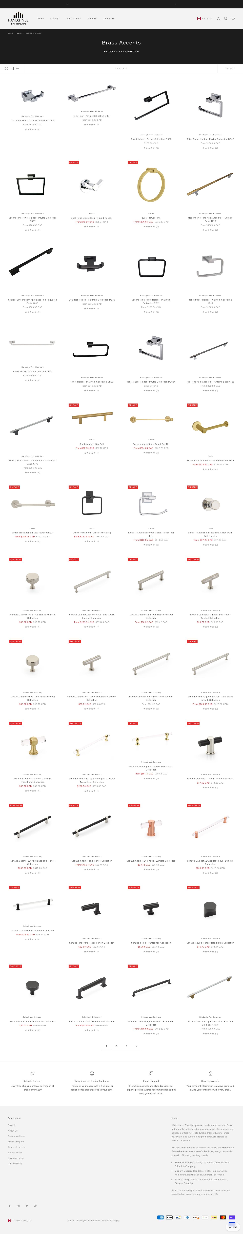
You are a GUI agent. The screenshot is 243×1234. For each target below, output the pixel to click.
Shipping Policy (16, 1158)
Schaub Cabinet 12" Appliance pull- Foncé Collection (32, 862)
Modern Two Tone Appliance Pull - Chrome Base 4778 (210, 219)
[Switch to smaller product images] (12, 68)
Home (41, 19)
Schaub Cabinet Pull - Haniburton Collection (92, 1021)
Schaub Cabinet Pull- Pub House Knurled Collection (151, 616)
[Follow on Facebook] (9, 1206)
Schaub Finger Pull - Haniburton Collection (91, 943)
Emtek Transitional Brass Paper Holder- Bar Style (151, 534)
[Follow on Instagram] (18, 1206)
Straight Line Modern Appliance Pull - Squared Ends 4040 (32, 301)
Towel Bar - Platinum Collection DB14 (32, 371)
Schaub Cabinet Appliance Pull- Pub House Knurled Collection (92, 616)
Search (11, 1125)
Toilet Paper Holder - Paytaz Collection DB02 (210, 139)
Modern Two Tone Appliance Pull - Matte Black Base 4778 (32, 462)
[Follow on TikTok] (35, 1206)
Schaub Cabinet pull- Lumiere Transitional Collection (151, 768)
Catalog (54, 19)
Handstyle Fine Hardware (32, 116)
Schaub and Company (32, 610)
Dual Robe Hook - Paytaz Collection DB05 (33, 121)
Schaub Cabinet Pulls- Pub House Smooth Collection (151, 698)
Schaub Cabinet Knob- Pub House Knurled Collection (32, 616)
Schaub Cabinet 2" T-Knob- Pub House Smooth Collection (91, 698)
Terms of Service (16, 1147)
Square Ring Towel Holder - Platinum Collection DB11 (151, 301)
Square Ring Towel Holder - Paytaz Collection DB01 (33, 219)
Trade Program (16, 1141)
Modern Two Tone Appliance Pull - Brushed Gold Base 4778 (210, 1023)
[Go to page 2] (136, 1046)
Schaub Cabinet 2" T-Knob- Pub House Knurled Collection (210, 616)
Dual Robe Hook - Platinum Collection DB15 (92, 300)
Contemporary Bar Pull (92, 444)
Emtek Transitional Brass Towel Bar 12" (32, 533)
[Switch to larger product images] (6, 68)
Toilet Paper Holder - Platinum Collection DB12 (210, 301)
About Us (92, 19)
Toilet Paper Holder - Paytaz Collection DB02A (151, 382)
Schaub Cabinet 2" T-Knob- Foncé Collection (210, 779)
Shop (19, 33)
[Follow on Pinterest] (26, 1206)
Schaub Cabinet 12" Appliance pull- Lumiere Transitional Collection (92, 780)
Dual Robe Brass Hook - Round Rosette (92, 218)
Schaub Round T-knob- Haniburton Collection (210, 943)
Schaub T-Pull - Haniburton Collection (151, 943)
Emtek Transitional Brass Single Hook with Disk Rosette (210, 534)
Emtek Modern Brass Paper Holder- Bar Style (210, 460)
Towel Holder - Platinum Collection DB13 (91, 382)
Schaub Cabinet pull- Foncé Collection (92, 861)
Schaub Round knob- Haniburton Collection (32, 1021)
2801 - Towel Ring (151, 218)
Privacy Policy (15, 1163)
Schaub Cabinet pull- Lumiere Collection (32, 930)
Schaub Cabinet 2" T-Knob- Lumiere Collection (151, 861)
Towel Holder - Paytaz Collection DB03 (151, 139)
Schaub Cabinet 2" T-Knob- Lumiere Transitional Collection (32, 780)
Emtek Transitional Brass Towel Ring (92, 533)
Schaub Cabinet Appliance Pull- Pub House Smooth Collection (210, 698)
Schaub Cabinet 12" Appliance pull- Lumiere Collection (210, 862)
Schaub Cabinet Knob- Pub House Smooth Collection (32, 698)
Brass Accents (33, 33)
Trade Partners (73, 19)
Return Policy (15, 1152)
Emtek (92, 213)
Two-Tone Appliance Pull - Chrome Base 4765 (210, 382)
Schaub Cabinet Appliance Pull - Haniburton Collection (151, 1023)
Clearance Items (16, 1136)
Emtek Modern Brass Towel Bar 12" (151, 444)
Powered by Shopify (110, 1221)
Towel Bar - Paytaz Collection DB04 (92, 116)
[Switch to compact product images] (17, 68)
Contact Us (109, 19)
